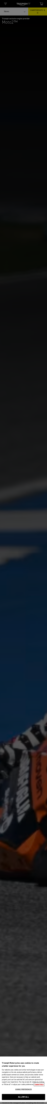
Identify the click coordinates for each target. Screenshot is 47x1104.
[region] (23, 1079)
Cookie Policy (39, 1084)
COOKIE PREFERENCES (23, 1089)
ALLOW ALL (23, 1097)
